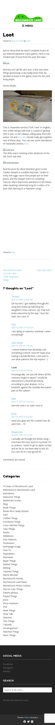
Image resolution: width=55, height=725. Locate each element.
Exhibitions (8, 535)
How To (7, 550)
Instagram (8, 667)
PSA (5, 606)
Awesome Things (11, 496)
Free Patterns (9, 539)
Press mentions (10, 603)
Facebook (8, 664)
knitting (6, 567)
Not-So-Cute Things (13, 589)
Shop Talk (8, 613)
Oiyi (13, 324)
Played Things (10, 596)
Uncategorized (10, 628)
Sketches (7, 617)
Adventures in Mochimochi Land (19, 489)
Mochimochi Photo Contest (16, 585)
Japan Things (9, 560)
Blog (13, 252)
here (26, 143)
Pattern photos (10, 592)
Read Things (9, 610)
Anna (28, 41)
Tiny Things (8, 621)
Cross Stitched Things (13, 525)
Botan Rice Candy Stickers (16, 511)
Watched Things (11, 631)
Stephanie (17, 431)
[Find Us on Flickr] (32, 721)
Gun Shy (22, 137)
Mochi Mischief (10, 574)
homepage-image (12, 546)
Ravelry (6, 671)
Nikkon (27, 717)
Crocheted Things (11, 521)
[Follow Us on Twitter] (28, 721)
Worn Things (9, 635)
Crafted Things (10, 518)
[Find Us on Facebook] (24, 721)
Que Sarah (17, 342)
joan (13, 413)
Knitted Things (10, 564)
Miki (13, 398)
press (5, 599)
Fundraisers (9, 543)
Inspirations (9, 553)
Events (6, 532)
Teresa (15, 296)
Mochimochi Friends (13, 578)
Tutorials (7, 624)
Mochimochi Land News (15, 582)
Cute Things (9, 528)
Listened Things (11, 571)
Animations (8, 493)
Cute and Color (44, 270)
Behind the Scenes (12, 500)
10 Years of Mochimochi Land (18, 486)
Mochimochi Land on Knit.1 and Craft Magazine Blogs (12, 275)
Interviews (8, 557)
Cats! (5, 514)
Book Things (9, 507)
